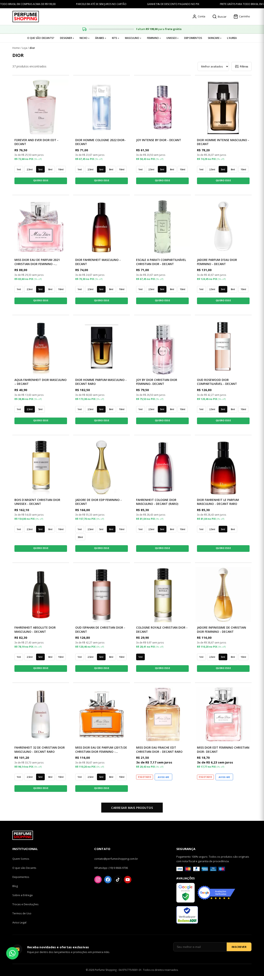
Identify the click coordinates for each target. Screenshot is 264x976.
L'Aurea (232, 38)
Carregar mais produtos (132, 808)
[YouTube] (127, 879)
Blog (15, 886)
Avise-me (163, 777)
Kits (114, 38)
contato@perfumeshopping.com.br (116, 859)
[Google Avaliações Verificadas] (216, 893)
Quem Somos (20, 859)
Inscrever (239, 947)
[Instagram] (98, 879)
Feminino (153, 38)
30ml (80, 537)
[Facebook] (108, 879)
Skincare (213, 38)
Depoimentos (193, 38)
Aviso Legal (19, 922)
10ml (61, 169)
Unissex (171, 38)
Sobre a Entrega (22, 895)
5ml (40, 169)
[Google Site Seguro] (185, 893)
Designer (66, 38)
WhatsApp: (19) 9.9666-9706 (111, 868)
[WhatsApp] (12, 953)
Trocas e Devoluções (25, 904)
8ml (50, 169)
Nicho (83, 38)
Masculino (132, 38)
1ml (19, 169)
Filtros (244, 66)
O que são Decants (24, 868)
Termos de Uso (21, 913)
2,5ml (30, 169)
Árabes (99, 38)
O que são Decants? (40, 38)
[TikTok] (117, 879)
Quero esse (40, 180)
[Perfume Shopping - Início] (25, 16)
